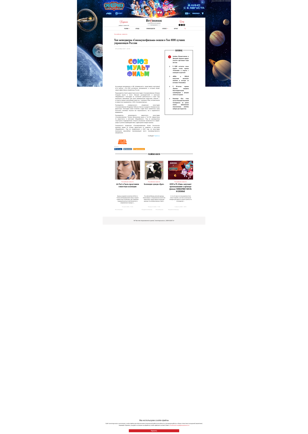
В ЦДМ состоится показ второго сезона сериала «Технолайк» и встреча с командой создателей (181, 69)
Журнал (176, 28)
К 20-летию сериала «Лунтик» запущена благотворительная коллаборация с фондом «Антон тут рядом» (181, 90)
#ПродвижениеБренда (147, 209)
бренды (137, 28)
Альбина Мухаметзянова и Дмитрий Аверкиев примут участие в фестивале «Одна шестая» (181, 59)
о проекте (164, 28)
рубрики (126, 28)
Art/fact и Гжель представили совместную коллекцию (127, 185)
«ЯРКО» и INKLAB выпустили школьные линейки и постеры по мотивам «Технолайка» (181, 79)
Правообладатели (150, 28)
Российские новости (120, 34)
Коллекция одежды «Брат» (154, 184)
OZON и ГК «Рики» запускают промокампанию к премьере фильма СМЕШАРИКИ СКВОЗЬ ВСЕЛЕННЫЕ (180, 187)
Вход (181, 21)
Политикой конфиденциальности (179, 425)
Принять (154, 431)
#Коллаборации (119, 209)
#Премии (116, 146)
